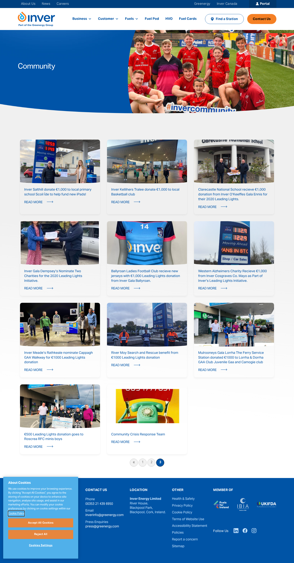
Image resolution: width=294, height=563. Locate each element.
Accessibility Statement (189, 526)
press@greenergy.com (102, 526)
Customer (106, 19)
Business (79, 19)
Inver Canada (227, 4)
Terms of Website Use (188, 519)
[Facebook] (245, 531)
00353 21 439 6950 (99, 504)
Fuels (129, 19)
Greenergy (202, 4)
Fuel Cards (188, 19)
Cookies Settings (41, 545)
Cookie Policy (182, 512)
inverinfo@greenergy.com (104, 515)
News (46, 4)
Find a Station (227, 19)
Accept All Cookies (41, 523)
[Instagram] (254, 531)
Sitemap (178, 546)
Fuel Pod (152, 19)
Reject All (40, 534)
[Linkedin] (236, 531)
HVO (169, 19)
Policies (178, 533)
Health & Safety (183, 499)
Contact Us (262, 19)
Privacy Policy (182, 506)
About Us (28, 4)
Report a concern (185, 539)
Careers (63, 4)
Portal (265, 4)
